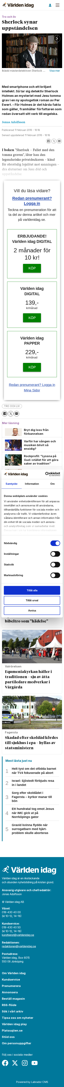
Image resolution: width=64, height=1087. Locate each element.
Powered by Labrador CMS (32, 1082)
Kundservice (11, 979)
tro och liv (12, 406)
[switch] (55, 554)
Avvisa (32, 610)
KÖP (32, 268)
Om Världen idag (14, 973)
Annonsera (10, 992)
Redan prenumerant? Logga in (32, 385)
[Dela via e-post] (59, 141)
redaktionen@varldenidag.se (19, 946)
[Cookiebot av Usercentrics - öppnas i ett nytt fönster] (45, 474)
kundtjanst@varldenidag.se (18, 935)
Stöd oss (8, 1037)
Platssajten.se (12, 1030)
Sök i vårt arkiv (12, 1011)
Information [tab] (32, 483)
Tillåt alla (32, 590)
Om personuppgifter (16, 1043)
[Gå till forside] (18, 5)
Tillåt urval (32, 600)
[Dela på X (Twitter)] (53, 141)
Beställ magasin (13, 998)
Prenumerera (11, 986)
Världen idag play (14, 1024)
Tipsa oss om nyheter (17, 1017)
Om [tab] (52, 483)
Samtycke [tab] (11, 483)
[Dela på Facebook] (48, 141)
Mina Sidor (32, 390)
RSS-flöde (9, 1005)
